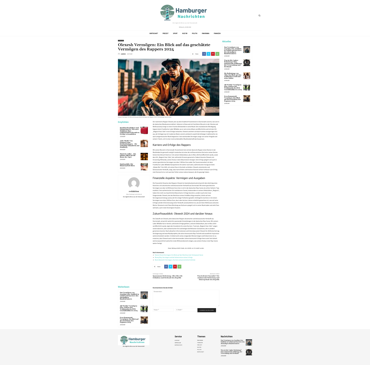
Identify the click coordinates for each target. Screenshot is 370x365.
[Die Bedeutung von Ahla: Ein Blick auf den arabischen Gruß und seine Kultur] (246, 75)
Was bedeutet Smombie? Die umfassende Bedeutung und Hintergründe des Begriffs (208, 278)
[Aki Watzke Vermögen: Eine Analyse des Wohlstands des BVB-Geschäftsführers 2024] (144, 308)
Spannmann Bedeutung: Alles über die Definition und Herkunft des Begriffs (167, 277)
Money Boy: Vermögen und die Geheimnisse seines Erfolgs (174, 257)
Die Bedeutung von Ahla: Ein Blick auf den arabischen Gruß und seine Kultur (232, 75)
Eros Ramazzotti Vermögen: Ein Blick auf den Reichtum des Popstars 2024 (129, 320)
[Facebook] (204, 54)
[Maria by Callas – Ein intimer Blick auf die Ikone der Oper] (144, 156)
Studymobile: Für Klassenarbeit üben (127, 165)
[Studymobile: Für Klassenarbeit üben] (144, 166)
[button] (259, 15)
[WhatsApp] (217, 54)
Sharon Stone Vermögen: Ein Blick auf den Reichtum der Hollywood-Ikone (179, 255)
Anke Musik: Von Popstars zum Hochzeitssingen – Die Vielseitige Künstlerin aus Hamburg (129, 144)
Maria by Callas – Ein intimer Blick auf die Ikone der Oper (128, 155)
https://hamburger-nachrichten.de (134, 194)
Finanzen (120, 40)
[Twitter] (208, 54)
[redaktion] (119, 54)
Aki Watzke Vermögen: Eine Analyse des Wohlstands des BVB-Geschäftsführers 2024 (129, 308)
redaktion (123, 54)
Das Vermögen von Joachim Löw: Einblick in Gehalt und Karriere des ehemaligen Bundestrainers (129, 296)
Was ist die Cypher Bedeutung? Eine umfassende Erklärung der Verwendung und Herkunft (233, 63)
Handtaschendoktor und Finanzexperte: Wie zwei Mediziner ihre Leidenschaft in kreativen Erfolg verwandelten (129, 131)
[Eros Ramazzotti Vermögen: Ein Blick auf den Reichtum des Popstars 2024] (144, 320)
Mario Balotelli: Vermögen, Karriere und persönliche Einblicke (175, 260)
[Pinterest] (213, 54)
